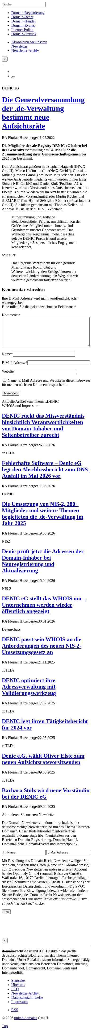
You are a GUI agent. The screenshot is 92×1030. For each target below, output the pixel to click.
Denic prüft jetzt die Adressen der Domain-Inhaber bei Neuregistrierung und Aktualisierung (43, 561)
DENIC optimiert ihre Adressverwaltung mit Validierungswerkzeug (29, 686)
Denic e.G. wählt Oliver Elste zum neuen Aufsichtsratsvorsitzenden (43, 759)
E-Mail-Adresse (14, 363)
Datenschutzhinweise (27, 997)
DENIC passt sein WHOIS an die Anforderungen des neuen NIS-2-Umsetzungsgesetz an (41, 645)
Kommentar (11, 315)
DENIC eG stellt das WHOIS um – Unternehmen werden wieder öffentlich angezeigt (44, 604)
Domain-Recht (22, 17)
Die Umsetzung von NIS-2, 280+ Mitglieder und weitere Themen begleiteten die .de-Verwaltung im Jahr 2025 (42, 513)
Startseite (18, 980)
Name (7, 354)
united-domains (25, 1018)
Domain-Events (23, 25)
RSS (14, 1010)
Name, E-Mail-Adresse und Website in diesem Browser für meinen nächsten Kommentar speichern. (46, 382)
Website (8, 371)
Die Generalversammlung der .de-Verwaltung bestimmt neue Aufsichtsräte (43, 112)
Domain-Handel (23, 21)
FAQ (15, 989)
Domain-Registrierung (28, 13)
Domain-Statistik (23, 34)
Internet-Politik (22, 30)
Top (5, 1026)
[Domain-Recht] (2, 64)
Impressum (19, 1002)
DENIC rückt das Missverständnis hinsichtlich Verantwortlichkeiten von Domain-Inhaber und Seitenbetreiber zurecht (43, 425)
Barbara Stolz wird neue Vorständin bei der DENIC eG (45, 793)
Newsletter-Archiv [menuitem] (25, 51)
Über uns (18, 985)
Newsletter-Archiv (25, 993)
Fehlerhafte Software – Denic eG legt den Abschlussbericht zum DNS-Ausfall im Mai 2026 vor (46, 469)
